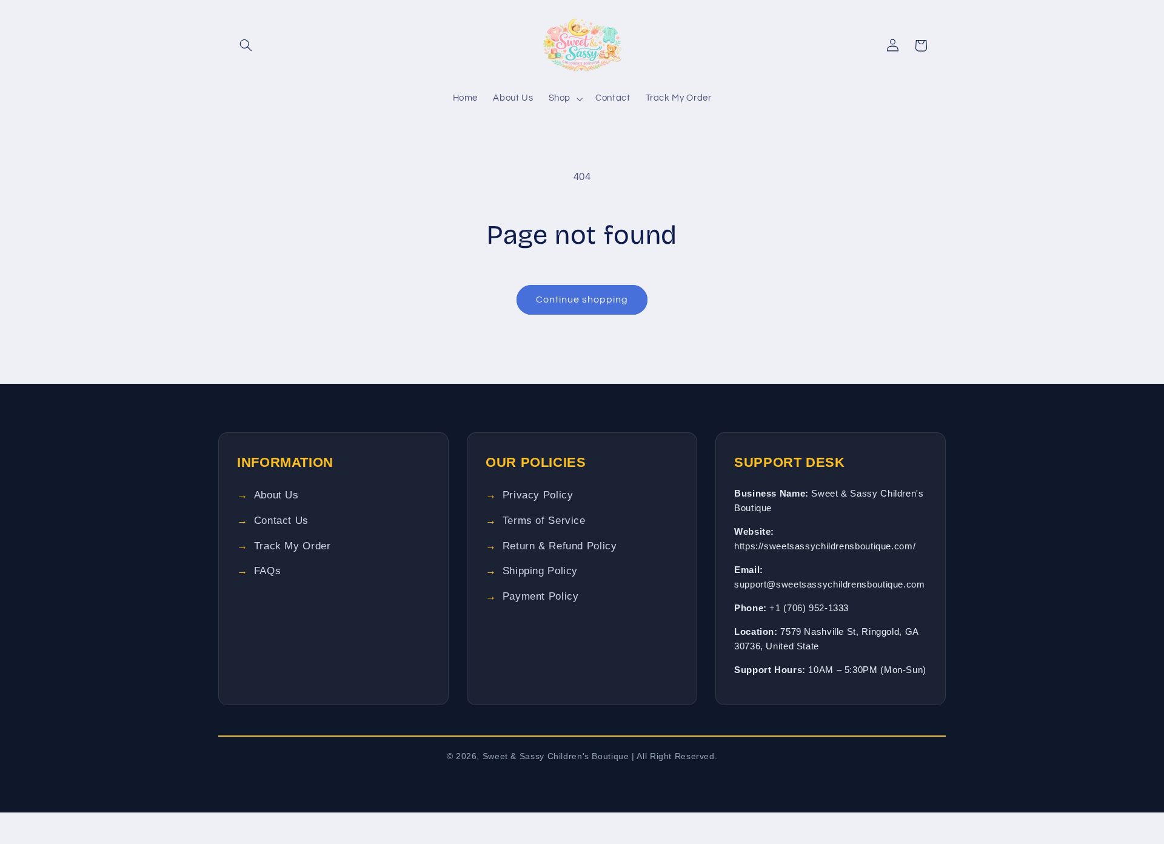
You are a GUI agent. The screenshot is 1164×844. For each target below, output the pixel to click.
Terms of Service (544, 520)
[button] (246, 45)
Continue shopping (582, 299)
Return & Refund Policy (560, 546)
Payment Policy (541, 596)
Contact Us (281, 520)
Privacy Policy (538, 495)
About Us (276, 495)
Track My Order (292, 546)
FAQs (267, 571)
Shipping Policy (540, 571)
